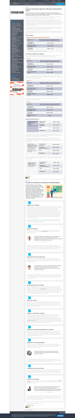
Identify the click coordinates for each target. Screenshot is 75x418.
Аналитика (27, 7)
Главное (11, 0)
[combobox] (30, 4)
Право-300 (15, 0)
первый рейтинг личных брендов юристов (44, 219)
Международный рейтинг (22, 0)
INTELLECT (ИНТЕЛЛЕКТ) (31, 320)
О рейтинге (54, 2)
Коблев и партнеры (43, 288)
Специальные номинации (16, 72)
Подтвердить (60, 415)
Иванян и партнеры (44, 231)
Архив (63, 2)
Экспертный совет (59, 2)
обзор (49, 16)
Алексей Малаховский (30, 405)
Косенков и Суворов (50, 392)
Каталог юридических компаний (16, 3)
